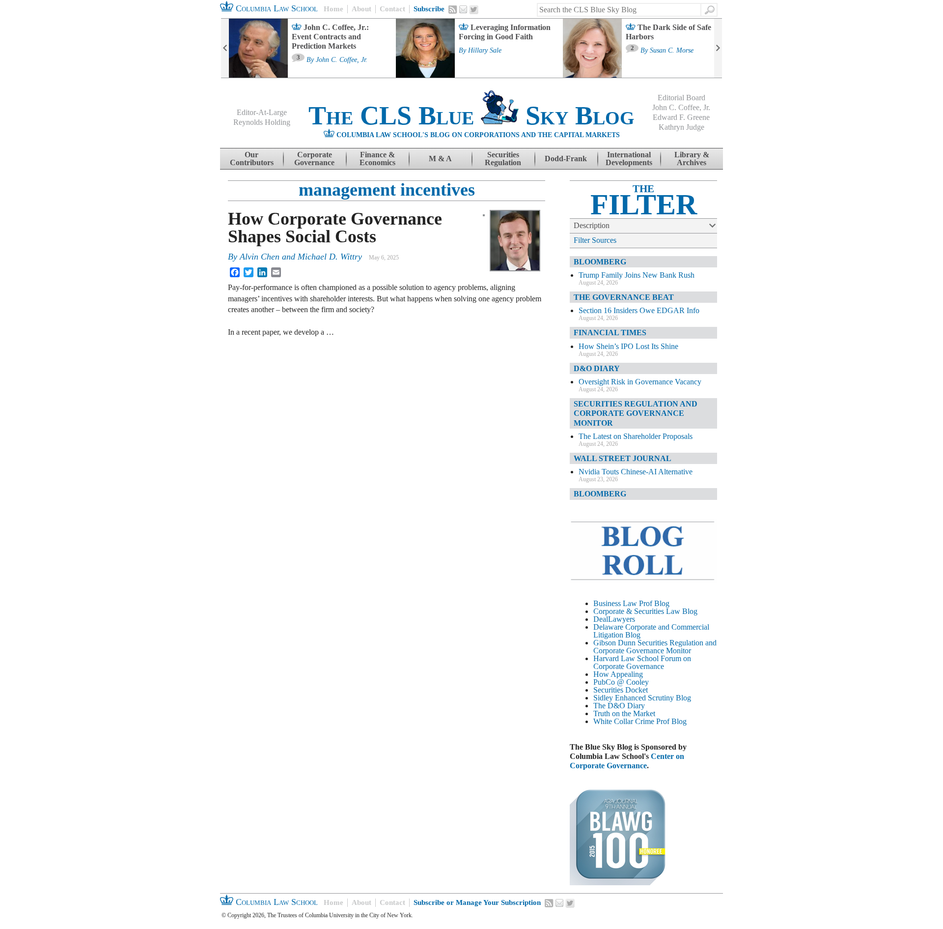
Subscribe (429, 9)
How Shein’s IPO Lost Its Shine (628, 346)
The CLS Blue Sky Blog (471, 115)
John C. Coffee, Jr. (341, 60)
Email (463, 9)
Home (333, 9)
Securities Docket (620, 690)
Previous (225, 48)
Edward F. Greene (681, 117)
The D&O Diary (619, 705)
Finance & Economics (377, 158)
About (361, 9)
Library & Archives (691, 158)
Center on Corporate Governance (627, 761)
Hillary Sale (484, 50)
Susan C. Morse (671, 50)
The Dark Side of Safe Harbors (668, 32)
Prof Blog (671, 721)
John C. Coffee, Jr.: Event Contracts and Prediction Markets (330, 36)
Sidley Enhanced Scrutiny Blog (642, 698)
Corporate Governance (314, 158)
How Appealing (618, 674)
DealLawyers (614, 619)
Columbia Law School (275, 8)
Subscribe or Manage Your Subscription (477, 902)
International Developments (629, 158)
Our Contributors (252, 158)
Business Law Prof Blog (631, 603)
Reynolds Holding (261, 122)
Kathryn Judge (681, 127)
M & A (440, 158)
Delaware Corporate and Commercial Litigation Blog (651, 631)
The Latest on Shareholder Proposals (636, 436)
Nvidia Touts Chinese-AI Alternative (636, 471)
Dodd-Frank (566, 158)
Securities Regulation (503, 158)
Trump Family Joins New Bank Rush (636, 275)
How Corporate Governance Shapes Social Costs (335, 227)
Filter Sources (595, 240)
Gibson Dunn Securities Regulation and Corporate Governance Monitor (655, 647)
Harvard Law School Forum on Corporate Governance (642, 662)
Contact (392, 9)
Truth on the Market (624, 713)
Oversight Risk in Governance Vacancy (640, 381)
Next (718, 48)
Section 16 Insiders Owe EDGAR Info (639, 310)
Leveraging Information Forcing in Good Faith (505, 32)
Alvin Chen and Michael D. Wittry (301, 256)
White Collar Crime (623, 721)
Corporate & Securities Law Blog (645, 611)
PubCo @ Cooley (621, 682)
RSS (452, 9)
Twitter (474, 10)
